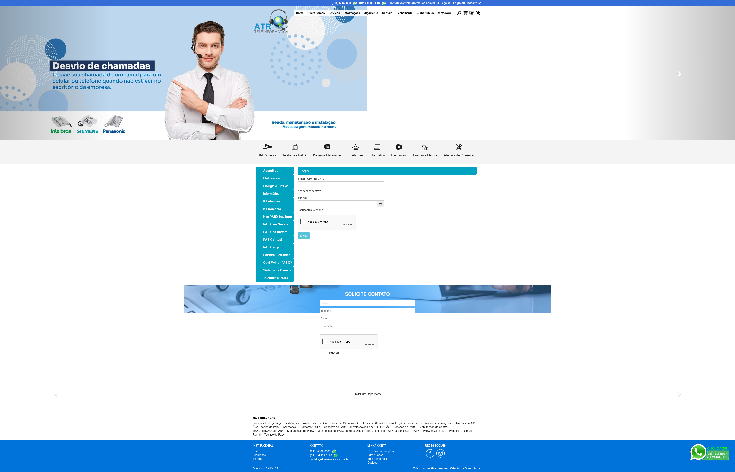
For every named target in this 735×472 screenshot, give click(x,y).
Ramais (467, 431)
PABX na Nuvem (275, 232)
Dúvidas (257, 451)
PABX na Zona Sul (434, 431)
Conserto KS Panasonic (345, 423)
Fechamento (404, 13)
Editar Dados (375, 455)
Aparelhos (270, 170)
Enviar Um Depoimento (368, 394)
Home (300, 13)
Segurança (259, 455)
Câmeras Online (310, 427)
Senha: (302, 197)
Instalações (292, 423)
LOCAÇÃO (383, 427)
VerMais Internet (437, 468)
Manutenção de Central (433, 427)
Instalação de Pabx (361, 427)
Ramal (257, 434)
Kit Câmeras (272, 209)
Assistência (290, 427)
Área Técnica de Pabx (266, 427)
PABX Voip (271, 247)
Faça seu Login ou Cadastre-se (460, 3)
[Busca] (459, 13)
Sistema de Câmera (277, 270)
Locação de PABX (405, 427)
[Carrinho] (465, 13)
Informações (352, 13)
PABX (415, 431)
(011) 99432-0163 (370, 3)
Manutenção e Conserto (403, 423)
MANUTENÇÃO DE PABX (268, 431)
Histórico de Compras (381, 451)
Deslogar (373, 462)
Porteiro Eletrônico (277, 255)
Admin (478, 468)
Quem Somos (316, 13)
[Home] (271, 21)
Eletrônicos (271, 178)
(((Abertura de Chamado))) (433, 13)
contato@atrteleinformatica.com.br (412, 3)
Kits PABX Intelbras (277, 216)
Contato (387, 13)
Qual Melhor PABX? (277, 262)
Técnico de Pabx (274, 434)
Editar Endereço (377, 459)
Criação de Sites (460, 468)
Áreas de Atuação (374, 423)
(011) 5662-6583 (342, 3)
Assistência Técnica (315, 423)
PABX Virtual (272, 239)
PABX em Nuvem (275, 224)
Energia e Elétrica (276, 186)
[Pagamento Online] (471, 13)
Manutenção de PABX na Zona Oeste (340, 431)
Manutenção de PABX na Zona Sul (388, 431)
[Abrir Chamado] (478, 13)
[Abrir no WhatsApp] (355, 3)
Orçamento (371, 13)
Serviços (334, 13)
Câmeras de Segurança (267, 423)
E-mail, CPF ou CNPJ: (311, 179)
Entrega (257, 459)
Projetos (454, 431)
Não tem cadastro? (309, 191)
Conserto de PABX (335, 427)
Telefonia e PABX (275, 278)
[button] (55, 73)
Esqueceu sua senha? (311, 210)
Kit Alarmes (271, 201)
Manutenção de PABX (300, 431)
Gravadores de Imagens (436, 423)
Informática (271, 193)
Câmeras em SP (465, 423)
